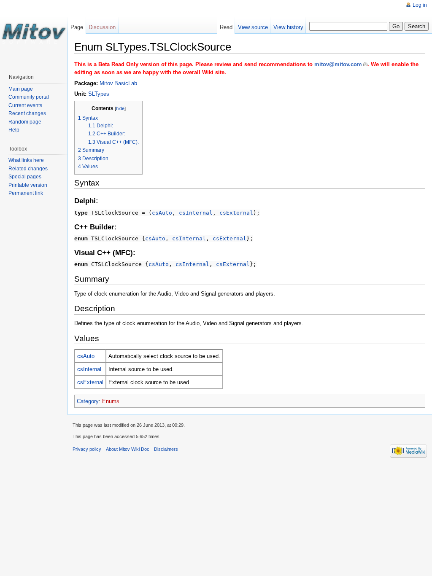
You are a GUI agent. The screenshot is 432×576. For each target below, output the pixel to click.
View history (288, 27)
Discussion (102, 27)
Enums (110, 401)
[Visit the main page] (34, 33)
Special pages (24, 177)
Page (76, 27)
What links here (26, 160)
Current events (25, 105)
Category (88, 401)
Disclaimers (166, 449)
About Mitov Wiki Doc (127, 449)
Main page (20, 89)
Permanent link (25, 193)
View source (253, 27)
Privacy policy (87, 449)
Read (226, 27)
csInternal (196, 213)
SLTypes (98, 94)
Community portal (28, 97)
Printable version (27, 185)
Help (13, 130)
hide (120, 108)
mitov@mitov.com (338, 64)
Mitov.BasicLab (118, 83)
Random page (24, 122)
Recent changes (27, 113)
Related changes (28, 169)
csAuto (162, 213)
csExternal (236, 213)
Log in (420, 5)
